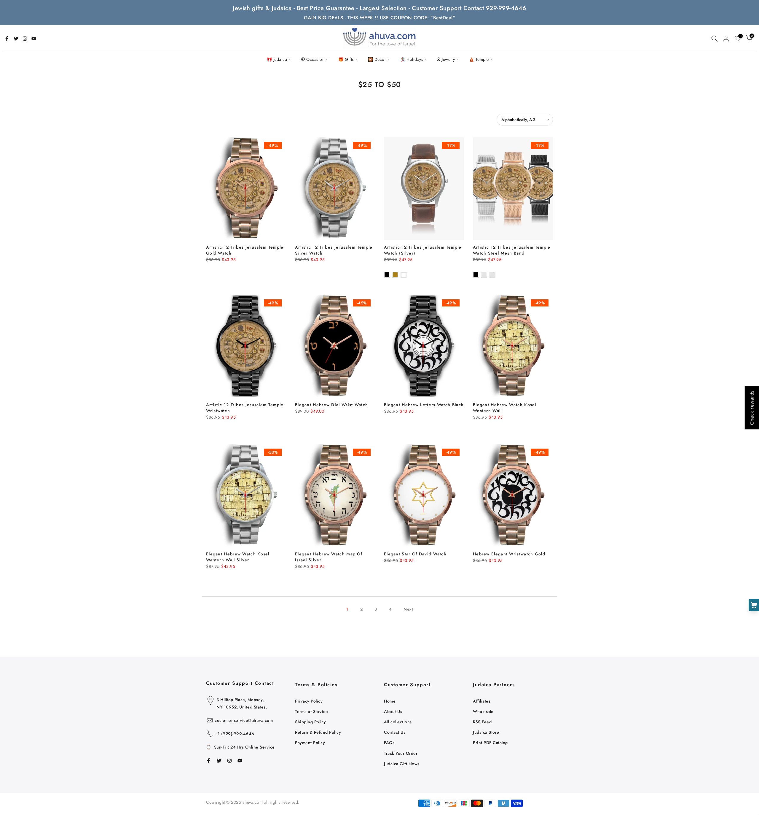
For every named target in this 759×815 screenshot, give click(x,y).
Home (390, 701)
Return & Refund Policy (318, 732)
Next (408, 609)
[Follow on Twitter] (16, 38)
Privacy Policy (309, 701)
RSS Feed (482, 722)
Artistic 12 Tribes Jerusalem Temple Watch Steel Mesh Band (512, 250)
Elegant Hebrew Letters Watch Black (423, 405)
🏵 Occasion (312, 59)
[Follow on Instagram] (25, 38)
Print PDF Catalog (490, 743)
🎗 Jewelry (446, 59)
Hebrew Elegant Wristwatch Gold (509, 554)
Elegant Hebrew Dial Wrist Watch (331, 405)
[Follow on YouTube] (33, 38)
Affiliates (481, 701)
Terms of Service (311, 711)
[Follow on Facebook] (6, 38)
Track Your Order (400, 753)
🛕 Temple (479, 59)
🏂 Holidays (411, 59)
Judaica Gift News (402, 764)
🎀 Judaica (277, 59)
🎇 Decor (377, 59)
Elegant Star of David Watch (415, 554)
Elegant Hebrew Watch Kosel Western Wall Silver (238, 557)
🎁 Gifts (346, 59)
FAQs (389, 743)
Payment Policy (310, 743)
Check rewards (751, 407)
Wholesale (483, 711)
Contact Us (394, 732)
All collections (398, 722)
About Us (393, 711)
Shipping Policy (310, 722)
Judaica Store (486, 732)
